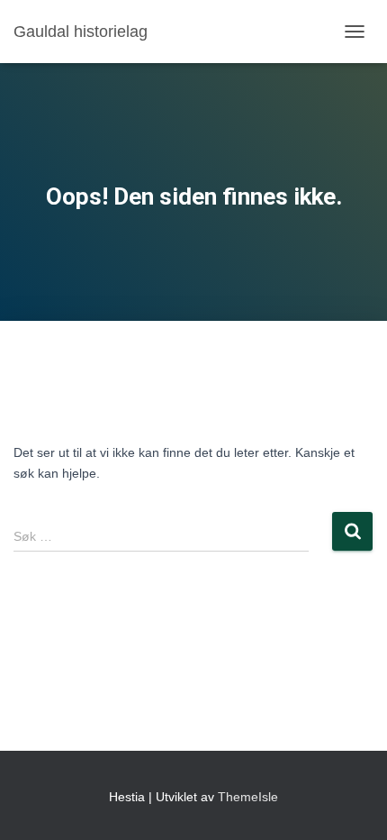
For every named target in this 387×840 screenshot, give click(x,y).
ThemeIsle (248, 797)
